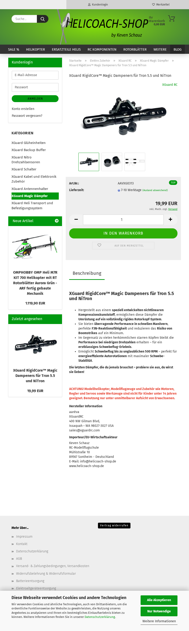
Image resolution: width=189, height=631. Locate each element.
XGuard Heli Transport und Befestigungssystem (32, 205)
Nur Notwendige (159, 611)
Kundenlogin (99, 4)
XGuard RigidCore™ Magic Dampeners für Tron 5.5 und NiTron (35, 375)
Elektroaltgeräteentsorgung (36, 588)
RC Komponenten (102, 49)
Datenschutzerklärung (100, 617)
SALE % (13, 49)
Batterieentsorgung (30, 581)
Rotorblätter (135, 49)
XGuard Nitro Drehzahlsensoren (26, 159)
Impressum (24, 537)
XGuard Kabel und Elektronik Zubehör (34, 179)
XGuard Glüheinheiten (29, 143)
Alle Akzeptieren (159, 600)
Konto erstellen (23, 109)
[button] (76, 220)
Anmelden (35, 98)
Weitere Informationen (159, 621)
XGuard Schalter (24, 169)
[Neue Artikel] (57, 221)
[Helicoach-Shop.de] (102, 27)
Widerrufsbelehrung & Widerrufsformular (46, 574)
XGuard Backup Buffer (29, 150)
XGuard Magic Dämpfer (30, 196)
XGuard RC (169, 85)
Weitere (160, 49)
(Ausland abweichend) (155, 190)
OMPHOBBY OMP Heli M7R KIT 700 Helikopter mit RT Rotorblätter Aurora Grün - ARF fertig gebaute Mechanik (35, 282)
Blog (177, 49)
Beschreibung (87, 273)
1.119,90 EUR (35, 303)
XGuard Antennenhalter (30, 189)
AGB (19, 559)
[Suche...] (42, 19)
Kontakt (21, 544)
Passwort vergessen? (27, 116)
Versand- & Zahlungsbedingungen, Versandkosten (52, 566)
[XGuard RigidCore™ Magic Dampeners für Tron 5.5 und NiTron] (123, 117)
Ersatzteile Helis (66, 49)
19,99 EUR (35, 391)
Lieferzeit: (76, 190)
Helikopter (35, 49)
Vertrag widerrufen (114, 525)
